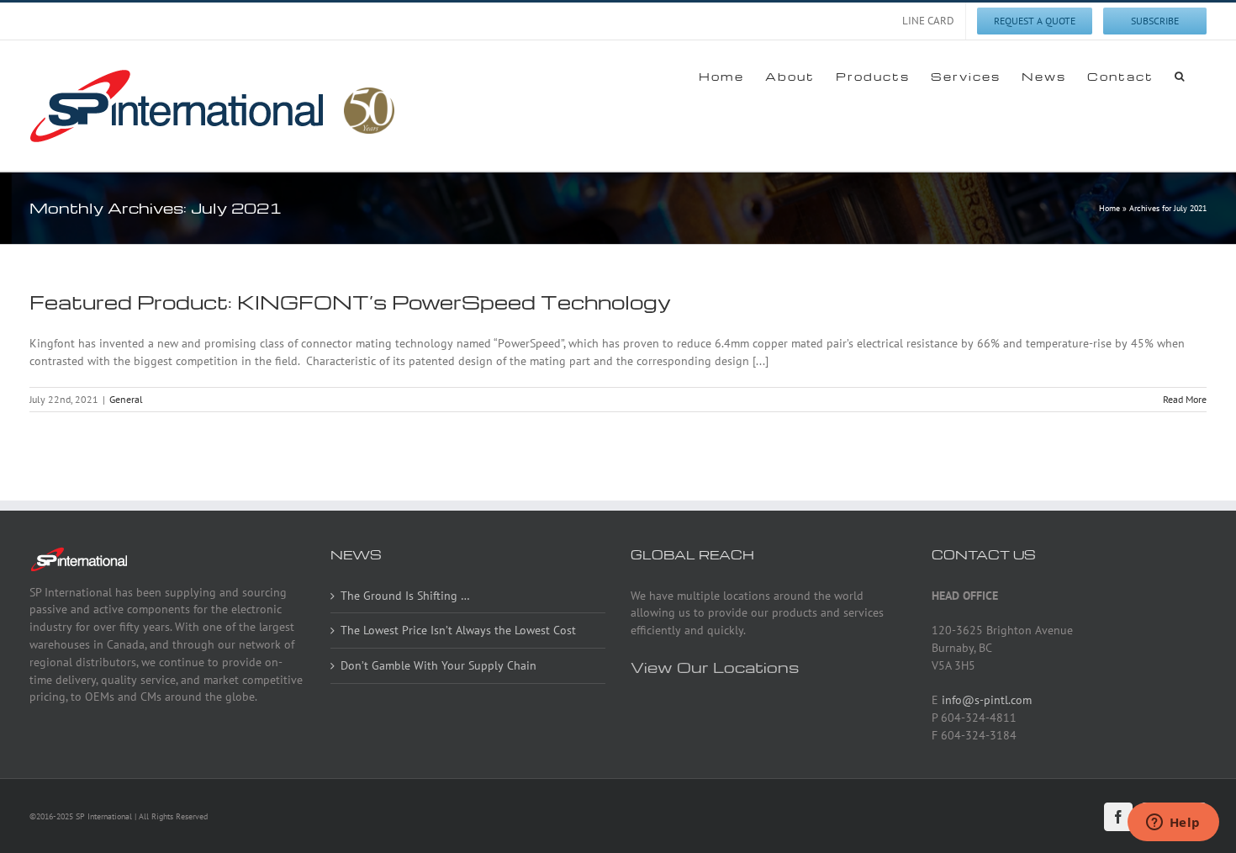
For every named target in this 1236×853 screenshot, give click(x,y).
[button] (1180, 75)
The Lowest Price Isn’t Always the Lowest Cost (458, 630)
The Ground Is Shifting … (405, 595)
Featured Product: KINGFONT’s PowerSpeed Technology (350, 302)
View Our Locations (715, 666)
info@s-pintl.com (987, 699)
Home (1109, 208)
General (126, 399)
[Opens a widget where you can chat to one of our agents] (1173, 824)
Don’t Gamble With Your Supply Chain (438, 665)
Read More (1185, 399)
